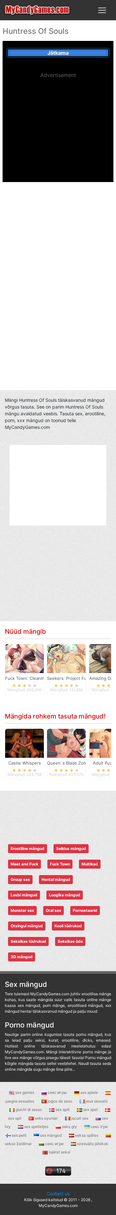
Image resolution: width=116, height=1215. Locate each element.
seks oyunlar (46, 1118)
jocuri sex (79, 1118)
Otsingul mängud (27, 925)
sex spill (62, 1109)
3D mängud (22, 956)
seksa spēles (86, 1135)
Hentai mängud (56, 879)
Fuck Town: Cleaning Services (35, 678)
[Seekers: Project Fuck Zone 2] (66, 658)
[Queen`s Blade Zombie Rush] (66, 742)
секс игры (57, 1092)
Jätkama (58, 53)
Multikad (90, 864)
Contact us (58, 1193)
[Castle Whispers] (24, 742)
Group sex (20, 879)
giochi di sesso (29, 1109)
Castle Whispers (24, 763)
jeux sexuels (96, 1101)
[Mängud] (37, 10)
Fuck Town (60, 864)
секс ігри (99, 1126)
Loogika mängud (64, 894)
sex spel (90, 1109)
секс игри (54, 1143)
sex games (24, 1092)
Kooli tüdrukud (68, 925)
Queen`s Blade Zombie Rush (75, 763)
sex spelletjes (36, 1126)
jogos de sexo (60, 1101)
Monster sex (22, 910)
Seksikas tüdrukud (28, 941)
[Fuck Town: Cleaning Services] (24, 658)
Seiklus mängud (71, 848)
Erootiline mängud (27, 848)
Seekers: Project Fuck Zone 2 (77, 678)
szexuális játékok (92, 1143)
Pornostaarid (85, 910)
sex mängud (51, 1135)
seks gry (69, 1126)
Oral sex (53, 910)
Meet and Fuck (24, 864)
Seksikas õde (70, 941)
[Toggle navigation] (102, 10)
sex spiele (89, 1092)
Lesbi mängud (24, 894)
